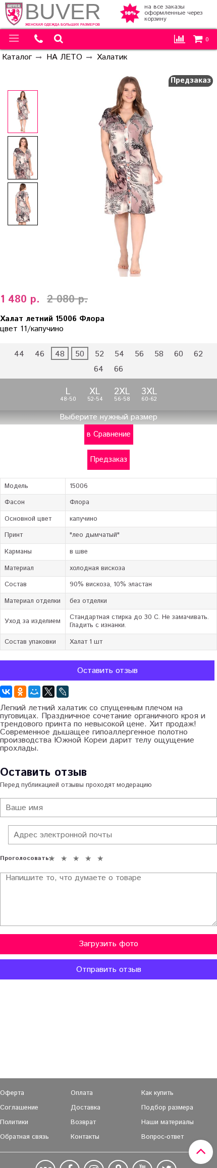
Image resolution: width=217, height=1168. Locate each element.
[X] (48, 692)
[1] (51, 858)
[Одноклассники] (20, 692)
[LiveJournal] (63, 692)
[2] (64, 858)
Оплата (82, 1093)
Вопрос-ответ (162, 1137)
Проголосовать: (22, 858)
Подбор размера (167, 1107)
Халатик (112, 57)
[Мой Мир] (34, 692)
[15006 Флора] (23, 112)
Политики (14, 1122)
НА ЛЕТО (64, 57)
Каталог (17, 57)
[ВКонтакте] (6, 692)
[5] (100, 858)
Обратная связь (24, 1137)
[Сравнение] (179, 39)
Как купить (157, 1093)
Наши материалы (167, 1122)
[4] (88, 858)
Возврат (83, 1122)
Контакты (85, 1137)
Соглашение (19, 1107)
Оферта (12, 1093)
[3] (76, 858)
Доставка (85, 1107)
